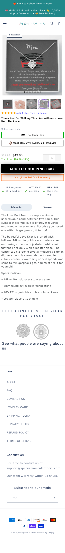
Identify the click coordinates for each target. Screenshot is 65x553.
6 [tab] (37, 92)
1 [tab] (24, 92)
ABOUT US (14, 382)
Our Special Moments (27, 533)
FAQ (9, 390)
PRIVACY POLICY (18, 424)
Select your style (11, 129)
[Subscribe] (54, 498)
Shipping (47, 207)
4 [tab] (32, 92)
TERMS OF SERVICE (20, 441)
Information (16, 207)
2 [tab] (27, 92)
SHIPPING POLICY (19, 415)
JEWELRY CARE (17, 407)
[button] (4, 23)
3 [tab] (29, 92)
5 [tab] (35, 92)
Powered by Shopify (45, 533)
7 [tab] (40, 92)
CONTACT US (16, 398)
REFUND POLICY (18, 432)
